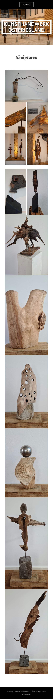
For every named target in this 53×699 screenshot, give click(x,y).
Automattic (26, 694)
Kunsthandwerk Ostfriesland (26, 27)
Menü (27, 5)
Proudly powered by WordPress (18, 691)
